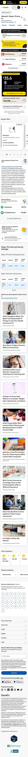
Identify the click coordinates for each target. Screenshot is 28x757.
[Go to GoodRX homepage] (5, 7)
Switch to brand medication (7, 22)
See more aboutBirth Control (9, 298)
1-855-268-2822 (7, 724)
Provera (16, 166)
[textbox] (14, 656)
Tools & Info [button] (4, 625)
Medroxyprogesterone (7, 166)
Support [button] (3, 633)
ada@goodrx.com (17, 724)
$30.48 (23, 285)
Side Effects (12, 25)
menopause (22, 172)
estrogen (13, 172)
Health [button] (3, 629)
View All (17, 584)
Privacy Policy (12, 667)
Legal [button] (2, 642)
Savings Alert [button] (7, 12)
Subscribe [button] (19, 673)
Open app (23, 2)
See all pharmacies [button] (13, 68)
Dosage (19, 25)
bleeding (3, 175)
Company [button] (3, 638)
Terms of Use (16, 666)
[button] (1, 2)
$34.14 (22, 266)
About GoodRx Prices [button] (15, 218)
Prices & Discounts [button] (6, 621)
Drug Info (4, 25)
